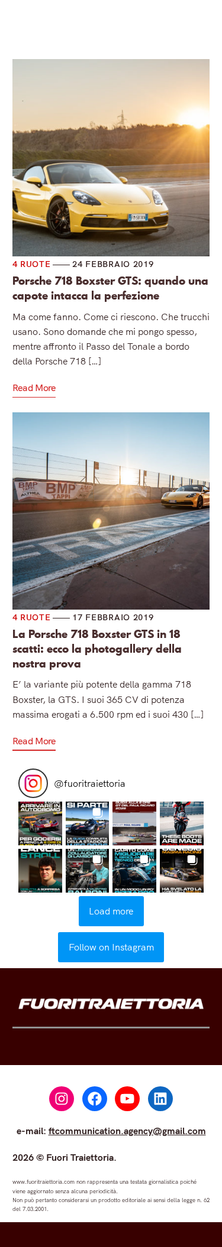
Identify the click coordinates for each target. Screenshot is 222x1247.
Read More (34, 387)
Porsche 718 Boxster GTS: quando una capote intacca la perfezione (110, 288)
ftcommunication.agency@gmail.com (127, 1131)
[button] (40, 823)
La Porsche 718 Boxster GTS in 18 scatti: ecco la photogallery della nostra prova (97, 649)
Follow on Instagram (111, 947)
